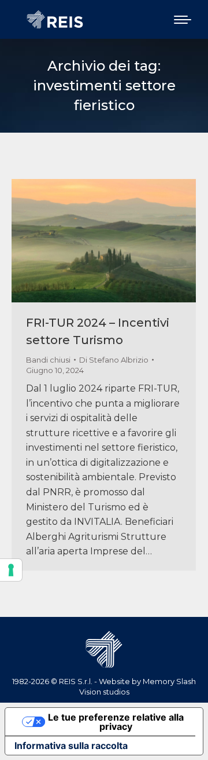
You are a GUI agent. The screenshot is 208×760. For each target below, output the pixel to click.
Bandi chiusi (48, 359)
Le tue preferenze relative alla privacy (116, 721)
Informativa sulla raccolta (71, 745)
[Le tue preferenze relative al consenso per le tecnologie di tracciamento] (11, 570)
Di (113, 359)
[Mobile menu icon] (182, 20)
